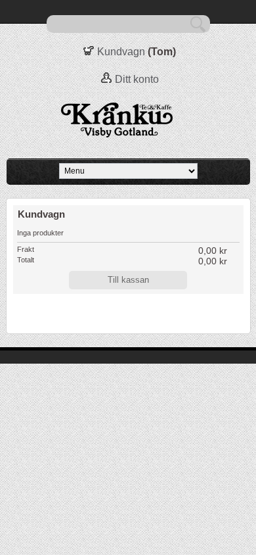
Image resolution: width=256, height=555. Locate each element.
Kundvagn (121, 51)
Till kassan (128, 280)
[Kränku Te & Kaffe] (128, 120)
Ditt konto (137, 79)
